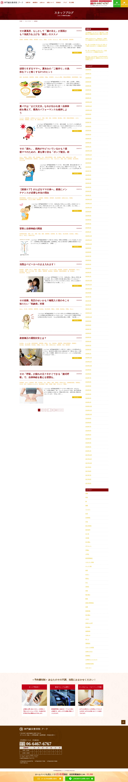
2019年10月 (88, 365)
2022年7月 (88, 256)
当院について (50, 2)
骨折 (86, 497)
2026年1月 (88, 98)
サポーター (56, 158)
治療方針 (28, 2)
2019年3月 (88, 394)
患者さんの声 (89, 623)
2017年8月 (88, 471)
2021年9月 (88, 292)
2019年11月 (88, 361)
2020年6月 (88, 333)
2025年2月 (88, 142)
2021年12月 (88, 280)
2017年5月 (88, 483)
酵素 (64, 157)
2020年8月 (88, 325)
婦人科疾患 (65, 39)
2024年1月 (88, 195)
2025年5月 (88, 130)
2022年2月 (88, 272)
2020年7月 (88, 329)
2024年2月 (88, 191)
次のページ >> (59, 410)
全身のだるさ (40, 119)
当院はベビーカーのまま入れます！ (38, 264)
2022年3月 (88, 268)
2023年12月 (88, 199)
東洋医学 (36, 39)
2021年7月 (88, 296)
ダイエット (55, 39)
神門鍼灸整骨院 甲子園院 (40, 761)
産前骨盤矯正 (75, 77)
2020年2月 (88, 349)
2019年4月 (88, 390)
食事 (21, 77)
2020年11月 (88, 313)
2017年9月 (88, 467)
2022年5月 (88, 260)
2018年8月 (88, 422)
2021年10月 (88, 288)
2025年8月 (88, 118)
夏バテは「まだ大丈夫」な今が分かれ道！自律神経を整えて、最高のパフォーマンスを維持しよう (44, 109)
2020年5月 (88, 337)
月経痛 (21, 39)
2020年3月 (88, 345)
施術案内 (35, 2)
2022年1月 (88, 276)
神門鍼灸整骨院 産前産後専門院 (26, 761)
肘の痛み (22, 269)
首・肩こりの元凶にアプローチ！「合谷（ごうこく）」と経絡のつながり (96, 51)
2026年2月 (88, 94)
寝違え (45, 39)
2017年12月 (88, 455)
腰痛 (47, 118)
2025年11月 (88, 106)
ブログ (65, 2)
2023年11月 (88, 203)
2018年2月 (88, 447)
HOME (21, 21)
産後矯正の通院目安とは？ (33, 338)
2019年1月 (88, 402)
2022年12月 (88, 236)
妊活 (65, 158)
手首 (52, 158)
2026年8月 (88, 69)
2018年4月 (88, 438)
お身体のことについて (36, 118)
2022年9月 (88, 248)
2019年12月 (88, 357)
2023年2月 (88, 227)
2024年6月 (88, 175)
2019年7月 (88, 378)
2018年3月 (88, 442)
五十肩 (49, 39)
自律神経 (26, 39)
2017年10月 (88, 463)
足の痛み (22, 271)
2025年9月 (88, 114)
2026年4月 (88, 86)
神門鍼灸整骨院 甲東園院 (52, 761)
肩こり (32, 119)
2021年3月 (88, 301)
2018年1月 (88, 451)
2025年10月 (88, 110)
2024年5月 (88, 179)
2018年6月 (88, 430)
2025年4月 (88, 134)
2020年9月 (88, 321)
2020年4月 (88, 341)
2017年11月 (88, 459)
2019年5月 (88, 386)
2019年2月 (88, 398)
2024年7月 (88, 171)
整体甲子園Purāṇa (24, 762)
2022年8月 (88, 252)
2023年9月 (88, 211)
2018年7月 (88, 426)
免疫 (81, 77)
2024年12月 (88, 150)
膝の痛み (60, 118)
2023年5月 (88, 219)
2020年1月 (88, 353)
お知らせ (42, 2)
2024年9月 (88, 163)
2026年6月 (88, 77)
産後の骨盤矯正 (67, 77)
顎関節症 (78, 382)
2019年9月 (88, 369)
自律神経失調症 (28, 158)
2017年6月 (88, 479)
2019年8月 (88, 374)
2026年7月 (88, 73)
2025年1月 (88, 146)
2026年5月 (88, 81)
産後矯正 (27, 119)
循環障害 (47, 233)
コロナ (77, 118)
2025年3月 (88, 138)
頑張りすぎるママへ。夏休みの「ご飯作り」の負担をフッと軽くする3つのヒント (96, 39)
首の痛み (22, 119)
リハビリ (22, 118)
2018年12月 (88, 406)
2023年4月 (88, 223)
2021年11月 (88, 284)
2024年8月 (88, 167)
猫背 (60, 39)
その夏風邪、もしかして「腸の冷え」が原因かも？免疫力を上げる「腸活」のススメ (96, 33)
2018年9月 (88, 418)
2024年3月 (88, 187)
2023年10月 (88, 207)
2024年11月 (88, 154)
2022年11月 (88, 240)
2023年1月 (88, 232)
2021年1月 (88, 309)
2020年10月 (88, 317)
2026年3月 (88, 90)
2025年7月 (88, 122)
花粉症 (30, 157)
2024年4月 (88, 183)
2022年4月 (88, 264)
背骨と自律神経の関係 (31, 228)
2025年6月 (88, 126)
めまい (41, 39)
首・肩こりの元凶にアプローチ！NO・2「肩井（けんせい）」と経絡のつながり (96, 45)
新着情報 (71, 39)
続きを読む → (77, 52)
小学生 (87, 554)
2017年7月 (88, 475)
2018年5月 (88, 434)
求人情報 (71, 2)
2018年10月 (88, 414)
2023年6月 (88, 215)
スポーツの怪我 (89, 647)
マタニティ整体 (58, 77)
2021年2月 (88, 305)
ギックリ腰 (22, 160)
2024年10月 (88, 159)
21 (52, 410)
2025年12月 (88, 102)
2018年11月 (88, 410)
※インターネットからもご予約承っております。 (29, 755)
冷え (43, 157)
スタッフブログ (28, 21)
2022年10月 (88, 244)
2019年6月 (88, 382)
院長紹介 (58, 2)
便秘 (43, 118)
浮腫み (31, 39)
